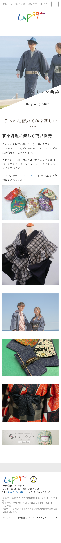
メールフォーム (28, 175)
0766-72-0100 (16, 492)
